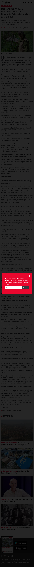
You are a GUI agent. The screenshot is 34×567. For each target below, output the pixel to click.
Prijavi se (25, 288)
